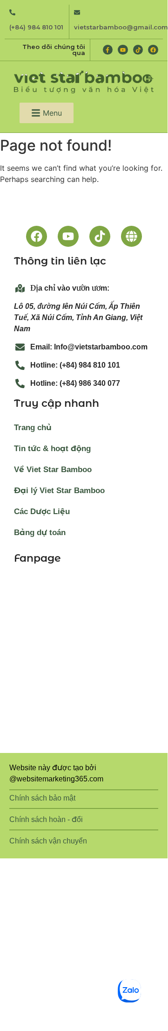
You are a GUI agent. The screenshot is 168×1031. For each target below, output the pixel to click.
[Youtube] (123, 50)
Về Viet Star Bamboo (53, 469)
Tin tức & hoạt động (52, 448)
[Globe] (131, 236)
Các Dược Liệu (42, 511)
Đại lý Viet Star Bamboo (59, 490)
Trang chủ (33, 427)
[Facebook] (153, 50)
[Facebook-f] (108, 50)
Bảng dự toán (40, 532)
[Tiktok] (138, 50)
